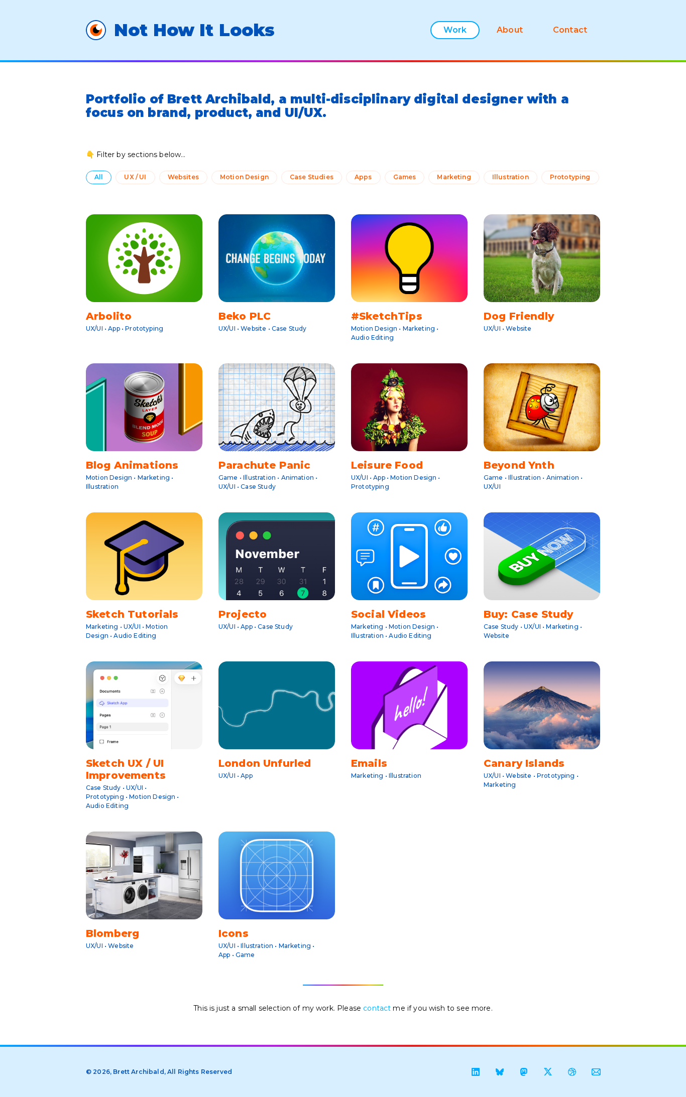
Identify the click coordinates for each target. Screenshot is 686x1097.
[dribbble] (572, 1072)
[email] (596, 1072)
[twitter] (548, 1072)
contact (377, 1008)
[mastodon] (524, 1072)
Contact (570, 30)
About (510, 30)
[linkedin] (476, 1072)
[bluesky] (500, 1072)
